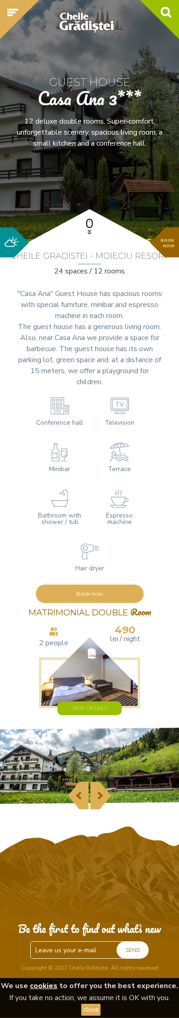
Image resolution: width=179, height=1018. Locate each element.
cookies (43, 986)
